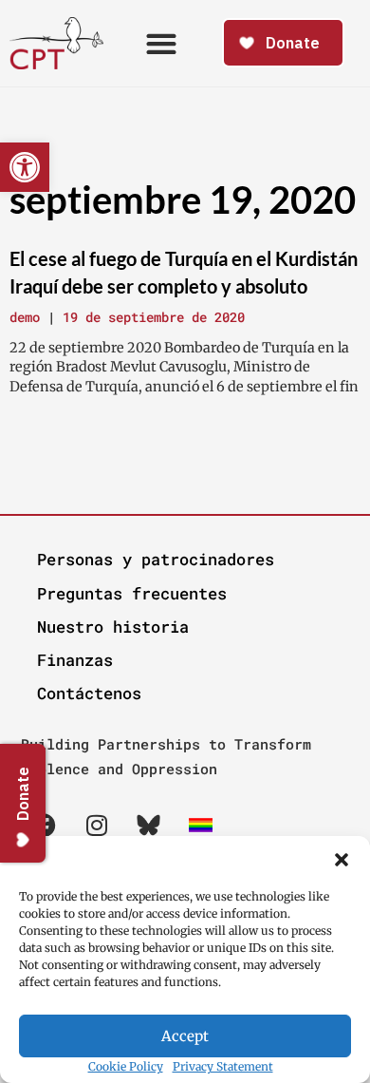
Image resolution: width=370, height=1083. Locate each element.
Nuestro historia (113, 626)
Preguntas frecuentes (132, 593)
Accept (185, 1036)
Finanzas (75, 660)
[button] (341, 859)
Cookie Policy (125, 1066)
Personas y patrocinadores (155, 559)
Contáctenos (89, 693)
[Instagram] (96, 824)
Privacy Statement (223, 1066)
